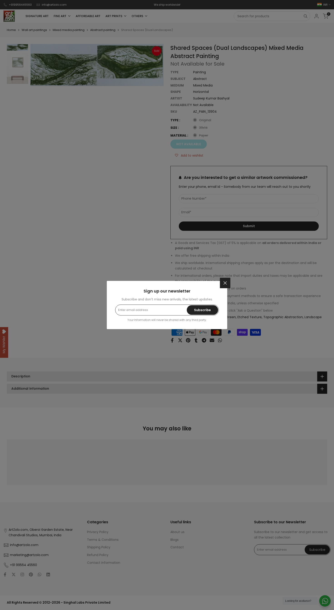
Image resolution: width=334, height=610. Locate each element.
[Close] (225, 283)
